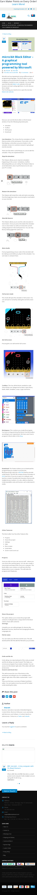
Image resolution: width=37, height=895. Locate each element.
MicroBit (15, 70)
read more (10, 780)
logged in (12, 727)
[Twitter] (28, 9)
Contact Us (6, 830)
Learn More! (18, 4)
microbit (6, 72)
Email (14, 696)
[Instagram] (34, 9)
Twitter (7, 696)
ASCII (3, 476)
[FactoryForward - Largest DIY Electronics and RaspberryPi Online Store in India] (11, 15)
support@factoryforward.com (11, 814)
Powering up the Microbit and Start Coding (20, 767)
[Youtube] (31, 9)
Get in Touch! (9, 791)
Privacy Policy (6, 851)
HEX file (21, 472)
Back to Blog (7, 34)
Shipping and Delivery (8, 837)
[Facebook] (26, 9)
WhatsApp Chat (7, 834)
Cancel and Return (8, 841)
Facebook (3, 696)
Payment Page (6, 844)
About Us (5, 826)
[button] (18, 783)
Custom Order (7, 848)
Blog (4, 855)
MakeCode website (8, 92)
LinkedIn (10, 696)
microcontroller (13, 72)
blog (21, 436)
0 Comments (24, 72)
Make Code (16, 84)
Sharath (8, 70)
